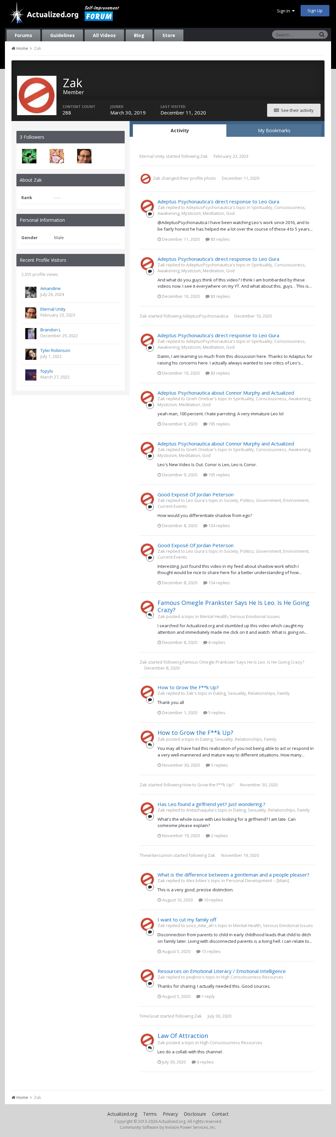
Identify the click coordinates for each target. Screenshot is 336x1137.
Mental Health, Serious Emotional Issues (240, 616)
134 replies (218, 525)
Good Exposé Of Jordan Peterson (196, 494)
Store (168, 35)
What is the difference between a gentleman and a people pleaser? (233, 874)
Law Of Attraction (183, 1036)
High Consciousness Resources (252, 977)
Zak (204, 156)
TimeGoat (149, 1016)
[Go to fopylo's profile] (30, 375)
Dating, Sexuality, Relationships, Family (251, 693)
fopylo (46, 371)
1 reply (207, 996)
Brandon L (50, 330)
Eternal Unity (53, 309)
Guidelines (62, 35)
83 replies (220, 239)
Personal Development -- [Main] (257, 880)
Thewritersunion (155, 855)
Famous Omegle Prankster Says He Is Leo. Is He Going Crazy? (233, 606)
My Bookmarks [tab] (274, 130)
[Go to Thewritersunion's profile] (57, 156)
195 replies (218, 424)
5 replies (216, 712)
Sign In (284, 11)
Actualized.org (122, 1114)
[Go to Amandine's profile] (30, 292)
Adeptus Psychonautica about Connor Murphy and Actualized (226, 392)
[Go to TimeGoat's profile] (29, 156)
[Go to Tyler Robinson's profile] (30, 354)
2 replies (219, 835)
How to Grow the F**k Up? (188, 687)
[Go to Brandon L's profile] (30, 333)
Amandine (50, 288)
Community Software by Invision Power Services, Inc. (168, 1127)
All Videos (104, 35)
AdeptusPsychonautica (205, 316)
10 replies (213, 900)
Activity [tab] (180, 130)
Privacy (170, 1114)
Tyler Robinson (55, 350)
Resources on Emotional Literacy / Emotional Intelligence (222, 971)
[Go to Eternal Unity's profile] (84, 156)
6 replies (216, 642)
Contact (220, 1114)
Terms (150, 1114)
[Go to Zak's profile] (145, 178)
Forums (23, 35)
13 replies (210, 951)
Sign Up (315, 10)
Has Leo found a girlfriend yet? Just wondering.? (211, 804)
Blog (139, 35)
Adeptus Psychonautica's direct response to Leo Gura (218, 201)
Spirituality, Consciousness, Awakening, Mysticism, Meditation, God (232, 210)
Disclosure (195, 1114)
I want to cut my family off (187, 919)
